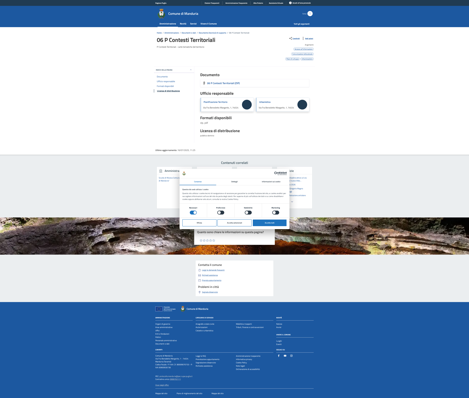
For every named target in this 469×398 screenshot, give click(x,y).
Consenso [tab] (198, 181)
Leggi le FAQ (201, 355)
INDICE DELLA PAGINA (164, 70)
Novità (183, 23)
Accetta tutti (269, 222)
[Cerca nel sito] (310, 13)
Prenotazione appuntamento (207, 359)
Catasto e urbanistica (204, 330)
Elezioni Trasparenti (212, 3)
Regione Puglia (160, 3)
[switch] (220, 213)
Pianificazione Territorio (215, 102)
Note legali (240, 365)
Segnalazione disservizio (206, 362)
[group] (174, 189)
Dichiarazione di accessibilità (248, 369)
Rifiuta (199, 222)
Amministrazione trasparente (248, 355)
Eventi (279, 344)
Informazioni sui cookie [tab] (271, 181)
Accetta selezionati (234, 222)
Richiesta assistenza (204, 365)
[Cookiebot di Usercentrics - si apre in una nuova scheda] (276, 173)
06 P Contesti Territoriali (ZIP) (223, 83)
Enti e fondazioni (162, 333)
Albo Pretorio (258, 3)
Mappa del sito (161, 393)
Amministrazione (168, 23)
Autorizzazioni (202, 327)
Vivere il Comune (209, 23)
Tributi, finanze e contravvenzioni (250, 327)
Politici (158, 337)
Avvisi (278, 327)
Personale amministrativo (166, 340)
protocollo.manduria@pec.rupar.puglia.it (176, 376)
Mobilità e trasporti (244, 323)
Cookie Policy (241, 362)
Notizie (279, 323)
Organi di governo (162, 323)
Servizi (193, 23)
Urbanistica (265, 102)
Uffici (157, 330)
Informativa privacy (244, 359)
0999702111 (175, 379)
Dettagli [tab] (234, 181)
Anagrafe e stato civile (205, 323)
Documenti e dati (162, 343)
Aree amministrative (163, 327)
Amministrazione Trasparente (236, 3)
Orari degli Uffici (162, 385)
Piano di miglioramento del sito (189, 393)
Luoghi (279, 340)
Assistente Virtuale (276, 3)
